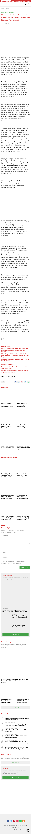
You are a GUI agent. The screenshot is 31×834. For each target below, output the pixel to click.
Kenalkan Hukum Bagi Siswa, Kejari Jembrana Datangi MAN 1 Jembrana (17, 719)
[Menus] (2, 4)
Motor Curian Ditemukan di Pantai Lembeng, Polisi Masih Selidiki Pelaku (14, 367)
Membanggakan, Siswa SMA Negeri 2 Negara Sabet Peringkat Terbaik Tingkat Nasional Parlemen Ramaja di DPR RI (16, 748)
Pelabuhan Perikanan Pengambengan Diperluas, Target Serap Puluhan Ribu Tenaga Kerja (17, 724)
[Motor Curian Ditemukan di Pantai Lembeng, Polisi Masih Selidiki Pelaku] (8, 438)
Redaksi (6, 22)
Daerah (7, 12)
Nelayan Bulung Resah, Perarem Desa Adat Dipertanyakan (16, 730)
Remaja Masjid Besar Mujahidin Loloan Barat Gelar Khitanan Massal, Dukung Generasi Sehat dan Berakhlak (14, 350)
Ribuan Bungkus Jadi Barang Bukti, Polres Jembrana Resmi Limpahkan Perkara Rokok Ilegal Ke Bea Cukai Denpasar (15, 355)
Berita (2, 12)
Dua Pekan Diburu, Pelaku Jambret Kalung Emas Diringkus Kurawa (16, 736)
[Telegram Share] (25, 382)
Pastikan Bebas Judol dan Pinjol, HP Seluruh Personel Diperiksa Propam (15, 360)
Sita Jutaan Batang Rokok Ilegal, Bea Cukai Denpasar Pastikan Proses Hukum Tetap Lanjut (17, 742)
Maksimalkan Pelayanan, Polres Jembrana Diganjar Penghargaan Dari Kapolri (14, 371)
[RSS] (23, 821)
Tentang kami (15, 827)
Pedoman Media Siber (15, 825)
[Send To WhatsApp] (28, 382)
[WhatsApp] (20, 821)
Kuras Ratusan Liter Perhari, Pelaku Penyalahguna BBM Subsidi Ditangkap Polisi (14, 363)
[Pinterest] (14, 821)
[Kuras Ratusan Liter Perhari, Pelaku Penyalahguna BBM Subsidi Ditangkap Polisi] (23, 416)
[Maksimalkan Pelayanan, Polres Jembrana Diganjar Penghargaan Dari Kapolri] (23, 438)
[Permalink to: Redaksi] (2, 23)
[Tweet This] (18, 382)
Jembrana (11, 12)
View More (15, 634)
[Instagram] (17, 821)
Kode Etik (24, 825)
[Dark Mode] (26, 4)
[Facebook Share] (15, 382)
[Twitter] (11, 821)
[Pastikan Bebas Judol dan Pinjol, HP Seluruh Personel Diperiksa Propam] (8, 416)
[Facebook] (8, 821)
